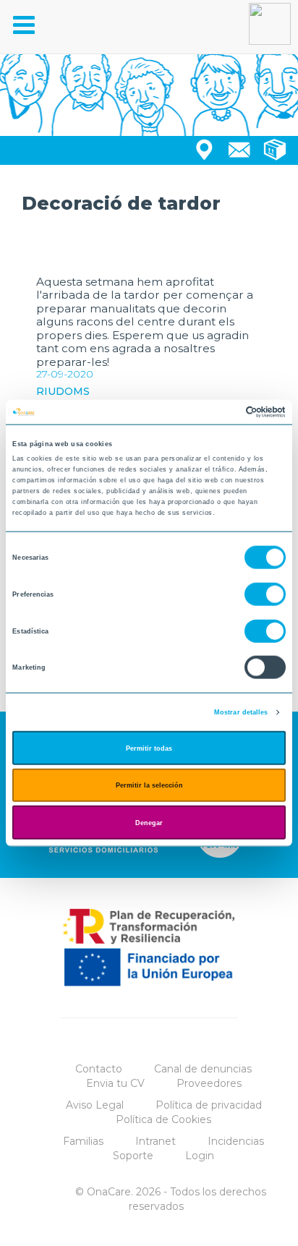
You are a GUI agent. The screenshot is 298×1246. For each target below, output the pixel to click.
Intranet (155, 1141)
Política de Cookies (163, 1119)
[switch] (265, 594)
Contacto (98, 1068)
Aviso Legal (95, 1104)
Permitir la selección (149, 785)
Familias (83, 1141)
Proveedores (209, 1083)
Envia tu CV (115, 1083)
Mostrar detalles (241, 712)
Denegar (149, 822)
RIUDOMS (63, 391)
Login (199, 1155)
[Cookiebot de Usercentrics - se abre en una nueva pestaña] (222, 412)
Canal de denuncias (203, 1068)
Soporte (133, 1155)
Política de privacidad (209, 1104)
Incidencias (236, 1141)
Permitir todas (149, 747)
